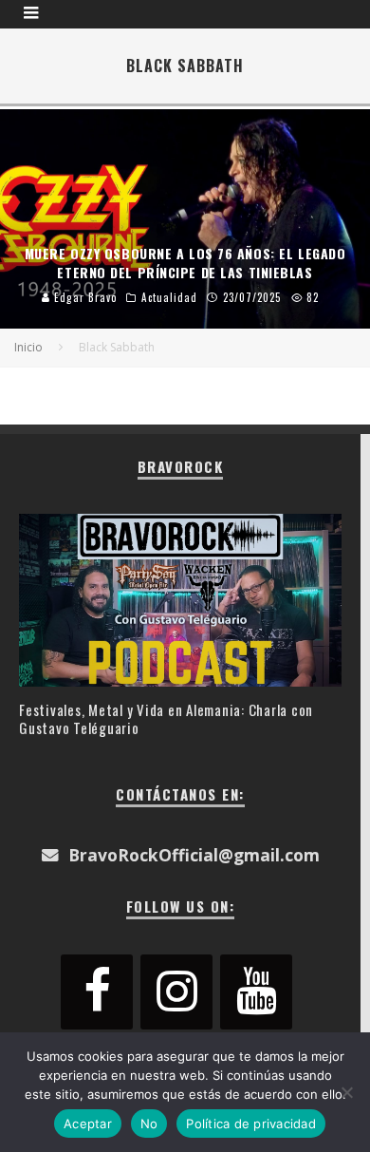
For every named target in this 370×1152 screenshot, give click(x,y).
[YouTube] (256, 991)
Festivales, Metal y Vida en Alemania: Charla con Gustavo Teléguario (166, 719)
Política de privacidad (251, 1123)
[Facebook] (97, 991)
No (149, 1123)
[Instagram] (176, 991)
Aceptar (88, 1123)
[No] (346, 1092)
